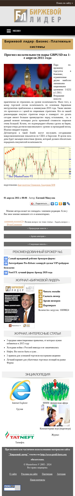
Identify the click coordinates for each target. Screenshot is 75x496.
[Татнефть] (19, 439)
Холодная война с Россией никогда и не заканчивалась (33, 347)
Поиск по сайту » (64, 3)
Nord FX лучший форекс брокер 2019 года (30, 272)
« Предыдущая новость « (37, 228)
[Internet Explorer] (19, 399)
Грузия (19, 409)
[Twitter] (56, 203)
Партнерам (49, 305)
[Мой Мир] (64, 203)
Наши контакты (37, 479)
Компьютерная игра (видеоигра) (55, 428)
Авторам (61, 474)
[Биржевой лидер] (37, 22)
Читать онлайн (51, 291)
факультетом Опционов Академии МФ (36, 185)
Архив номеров (51, 300)
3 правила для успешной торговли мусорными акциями (33, 355)
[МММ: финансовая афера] (55, 399)
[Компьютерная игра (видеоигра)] (55, 425)
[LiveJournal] (69, 203)
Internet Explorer (20, 403)
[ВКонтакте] (52, 203)
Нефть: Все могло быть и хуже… (22, 351)
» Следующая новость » (37, 244)
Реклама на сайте (29, 474)
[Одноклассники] (60, 203)
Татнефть (19, 442)
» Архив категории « (37, 236)
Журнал (55, 434)
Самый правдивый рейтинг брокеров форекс (31, 258)
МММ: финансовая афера (55, 403)
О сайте (13, 474)
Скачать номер (51, 296)
